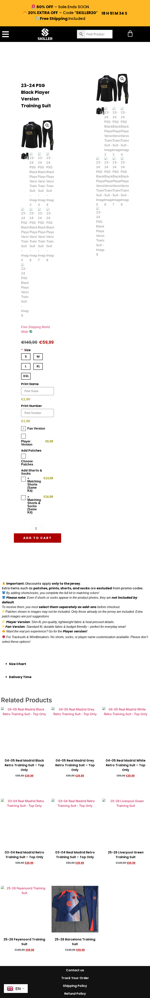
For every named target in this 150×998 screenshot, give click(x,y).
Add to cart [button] (24, 787)
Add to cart (37, 538)
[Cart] (130, 33)
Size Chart (17, 664)
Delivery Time (20, 677)
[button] (5, 34)
